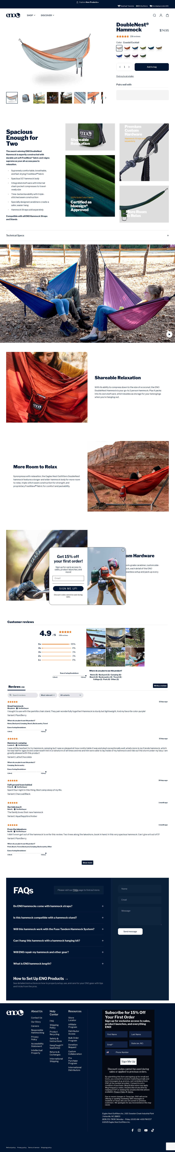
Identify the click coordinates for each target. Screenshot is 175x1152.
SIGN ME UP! (68, 588)
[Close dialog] (123, 550)
